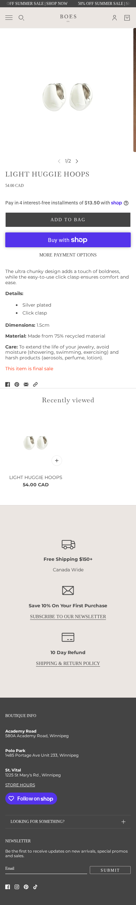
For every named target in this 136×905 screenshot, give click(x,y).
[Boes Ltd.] (68, 17)
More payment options (68, 255)
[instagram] (16, 886)
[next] (77, 161)
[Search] (21, 17)
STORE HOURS (20, 784)
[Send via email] (26, 384)
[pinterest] (26, 886)
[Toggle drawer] (9, 17)
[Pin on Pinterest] (16, 384)
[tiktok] (35, 886)
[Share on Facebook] (7, 384)
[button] (35, 384)
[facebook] (7, 886)
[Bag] (127, 17)
